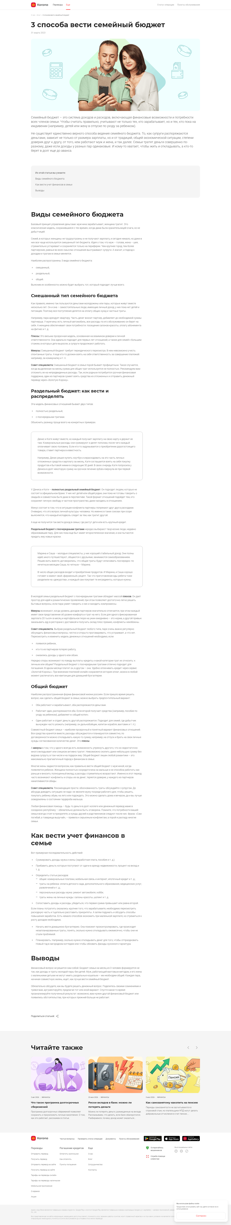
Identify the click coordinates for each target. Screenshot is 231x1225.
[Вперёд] (197, 1047)
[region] (115, 15)
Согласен (201, 1216)
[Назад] (188, 1047)
